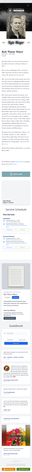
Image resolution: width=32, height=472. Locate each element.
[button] (16, 435)
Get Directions (9, 229)
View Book (7, 297)
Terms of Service (20, 465)
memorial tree (20, 161)
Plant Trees (22, 229)
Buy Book (15, 297)
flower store (13, 164)
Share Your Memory (10, 318)
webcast (5, 144)
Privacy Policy (12, 465)
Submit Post (16, 343)
